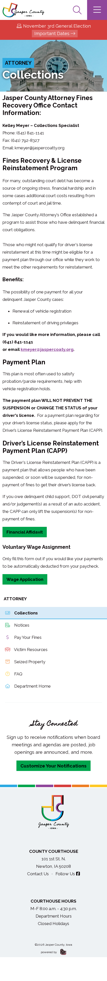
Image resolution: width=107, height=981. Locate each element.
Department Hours (54, 916)
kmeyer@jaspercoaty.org (47, 349)
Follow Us (65, 873)
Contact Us (38, 873)
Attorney (18, 63)
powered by (49, 952)
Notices (21, 625)
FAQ (17, 673)
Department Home (32, 686)
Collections (25, 612)
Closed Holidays (53, 923)
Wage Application (24, 579)
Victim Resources (30, 649)
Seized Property (29, 661)
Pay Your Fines (27, 637)
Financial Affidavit (24, 532)
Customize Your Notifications (53, 765)
